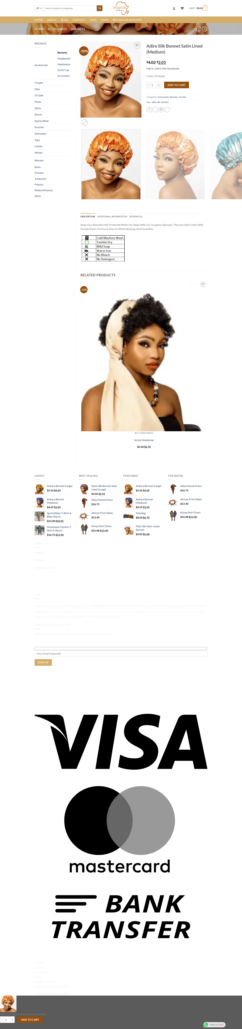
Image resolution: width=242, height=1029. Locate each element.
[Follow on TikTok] (49, 583)
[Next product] (198, 28)
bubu (177, 606)
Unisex (38, 146)
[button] (174, 8)
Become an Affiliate (127, 19)
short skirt (170, 612)
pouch (131, 612)
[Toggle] (51, 63)
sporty (44, 616)
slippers (192, 612)
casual (183, 606)
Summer (39, 127)
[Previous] (82, 202)
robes (136, 612)
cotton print (196, 606)
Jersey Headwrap (144, 439)
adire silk (156, 102)
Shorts (38, 114)
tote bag (96, 616)
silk (177, 611)
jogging (86, 612)
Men (37, 89)
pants (126, 612)
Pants (38, 101)
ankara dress (115, 606)
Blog (64, 19)
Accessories (57, 29)
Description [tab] (88, 216)
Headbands (63, 58)
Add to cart (176, 84)
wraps (118, 617)
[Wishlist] (182, 8)
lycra (100, 612)
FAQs (93, 19)
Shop (104, 19)
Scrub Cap (63, 69)
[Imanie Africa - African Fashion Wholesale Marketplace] (121, 8)
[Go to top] (235, 1024)
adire (38, 606)
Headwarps (63, 64)
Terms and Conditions (52, 986)
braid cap (169, 606)
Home (39, 19)
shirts (161, 611)
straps (50, 617)
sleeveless (183, 612)
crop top (39, 611)
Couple (39, 82)
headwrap (78, 612)
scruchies (153, 612)
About (52, 19)
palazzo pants (118, 612)
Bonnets (78, 29)
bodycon (149, 606)
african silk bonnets (83, 606)
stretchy (58, 616)
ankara (99, 605)
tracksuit (105, 616)
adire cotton (47, 606)
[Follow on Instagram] (43, 583)
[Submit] (99, 8)
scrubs (144, 611)
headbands (66, 611)
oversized (107, 612)
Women (39, 160)
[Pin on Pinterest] (161, 109)
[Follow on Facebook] (37, 583)
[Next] (92, 121)
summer (68, 616)
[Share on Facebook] (149, 109)
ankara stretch (135, 606)
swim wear (78, 616)
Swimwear (40, 133)
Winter (39, 152)
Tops (37, 139)
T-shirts (89, 617)
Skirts (38, 195)
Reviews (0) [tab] (136, 216)
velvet (113, 616)
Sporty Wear (42, 120)
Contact (78, 19)
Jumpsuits (40, 178)
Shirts (38, 108)
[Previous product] (204, 28)
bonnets (165, 102)
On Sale (39, 95)
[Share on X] (155, 109)
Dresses (39, 172)
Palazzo (39, 184)
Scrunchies (63, 75)
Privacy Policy (46, 981)
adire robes (58, 606)
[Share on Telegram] (167, 109)
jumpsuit (94, 612)
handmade (55, 612)
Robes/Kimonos (44, 190)
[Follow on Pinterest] (55, 583)
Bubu (38, 166)
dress (47, 612)
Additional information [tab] (112, 216)
